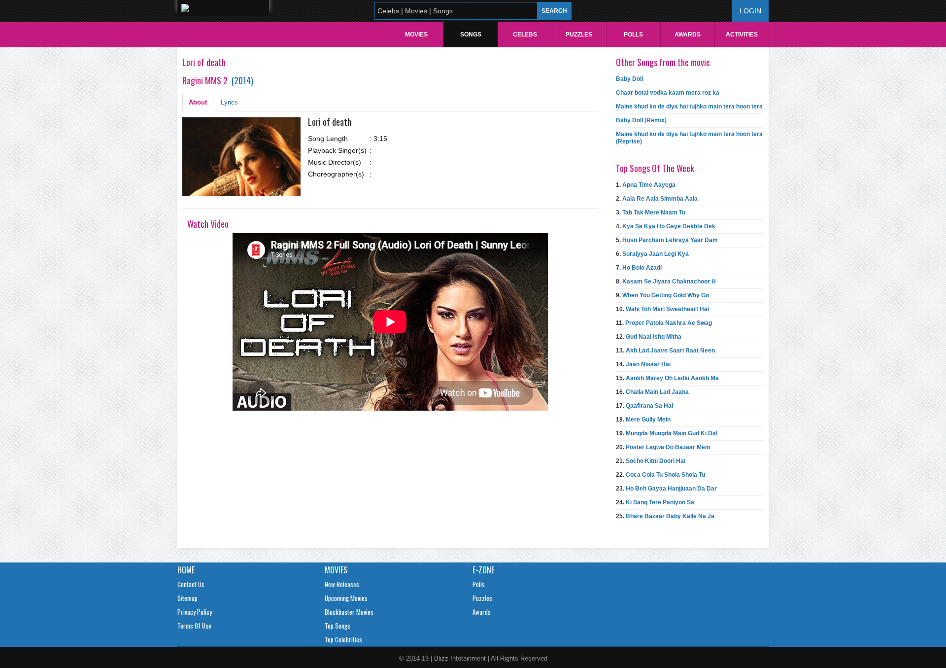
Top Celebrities (343, 639)
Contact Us (190, 584)
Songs (470, 34)
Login (750, 11)
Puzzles (579, 34)
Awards (688, 34)
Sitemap (187, 598)
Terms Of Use (194, 626)
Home (186, 570)
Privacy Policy (194, 612)
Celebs (525, 34)
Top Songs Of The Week (655, 168)
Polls (633, 34)
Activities (742, 34)
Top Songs (337, 626)
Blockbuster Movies (349, 612)
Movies (416, 34)
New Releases (342, 584)
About (198, 102)
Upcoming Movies (346, 598)
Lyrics (229, 102)
